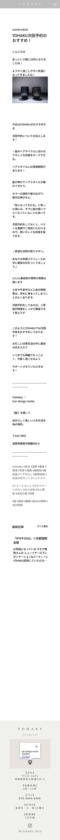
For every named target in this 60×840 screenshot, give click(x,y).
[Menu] (55, 4)
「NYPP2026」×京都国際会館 (30, 540)
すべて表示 (42, 526)
